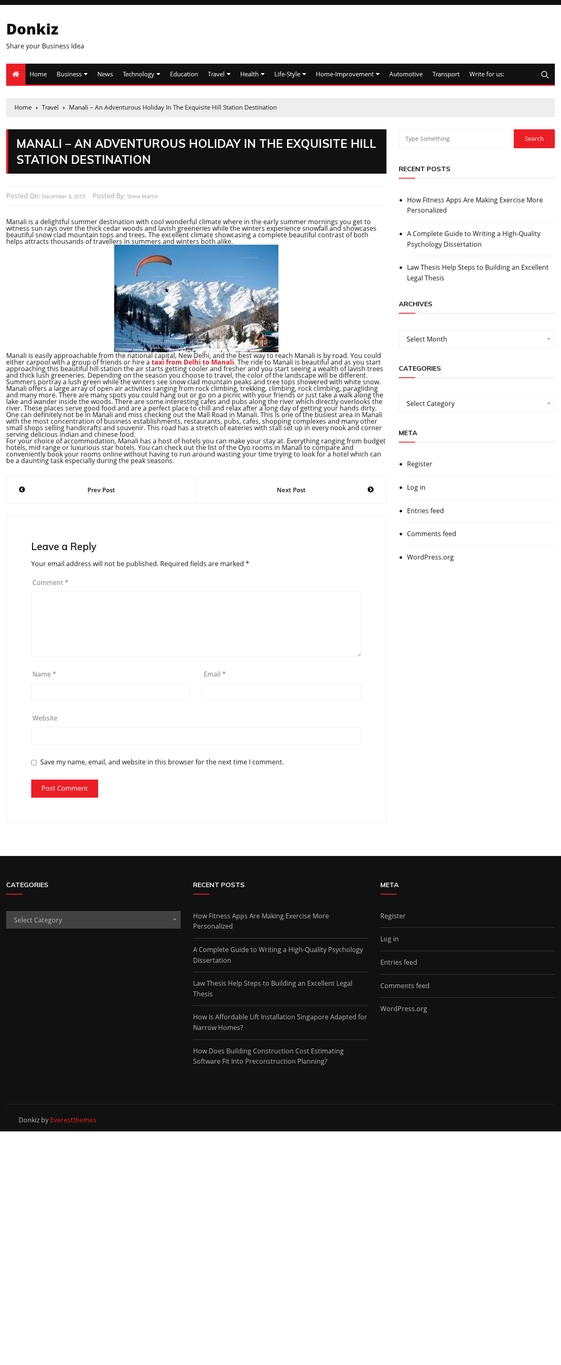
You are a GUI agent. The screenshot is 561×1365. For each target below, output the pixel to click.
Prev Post (101, 490)
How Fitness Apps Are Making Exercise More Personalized (475, 205)
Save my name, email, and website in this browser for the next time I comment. (162, 762)
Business (69, 74)
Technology (138, 74)
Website (44, 718)
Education (184, 74)
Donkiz (32, 29)
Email (215, 674)
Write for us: (486, 74)
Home (38, 74)
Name (44, 674)
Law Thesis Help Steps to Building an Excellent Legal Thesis (478, 272)
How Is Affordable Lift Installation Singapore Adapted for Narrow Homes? (280, 1022)
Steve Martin (142, 196)
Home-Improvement (345, 74)
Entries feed (425, 510)
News (105, 74)
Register (419, 463)
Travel (216, 74)
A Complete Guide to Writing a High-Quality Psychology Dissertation (473, 239)
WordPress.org (430, 557)
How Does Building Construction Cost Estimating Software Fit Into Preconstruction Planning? (268, 1056)
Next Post (291, 490)
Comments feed (431, 533)
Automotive (406, 74)
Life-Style (287, 74)
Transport (446, 74)
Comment (50, 582)
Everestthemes (73, 1119)
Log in (416, 487)
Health (249, 74)
